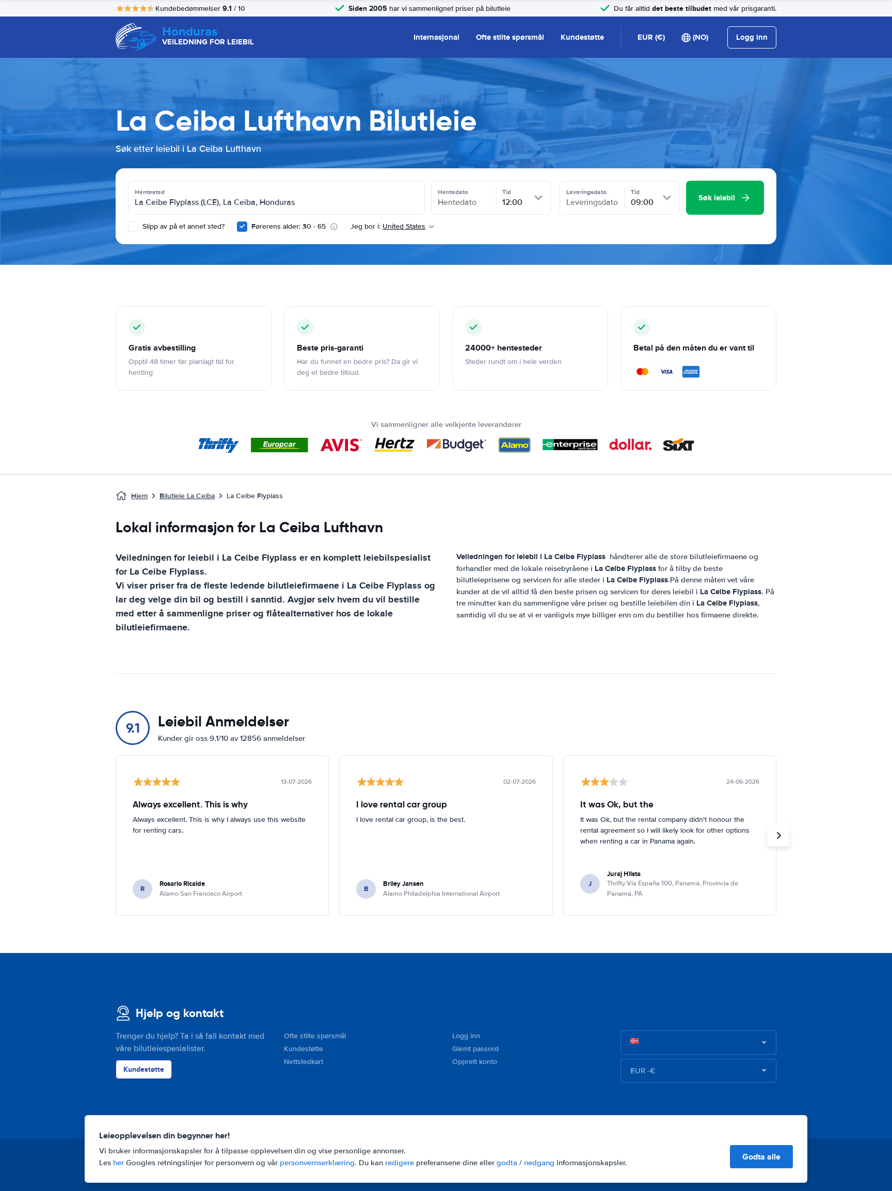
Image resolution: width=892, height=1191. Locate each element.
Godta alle (761, 1157)
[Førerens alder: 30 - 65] (242, 226)
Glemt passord (475, 1048)
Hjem (139, 495)
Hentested (150, 192)
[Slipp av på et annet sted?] (133, 226)
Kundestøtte (582, 37)
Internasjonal (436, 37)
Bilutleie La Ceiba (187, 495)
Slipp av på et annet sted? (182, 226)
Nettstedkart (303, 1061)
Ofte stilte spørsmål (510, 37)
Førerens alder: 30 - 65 (288, 226)
